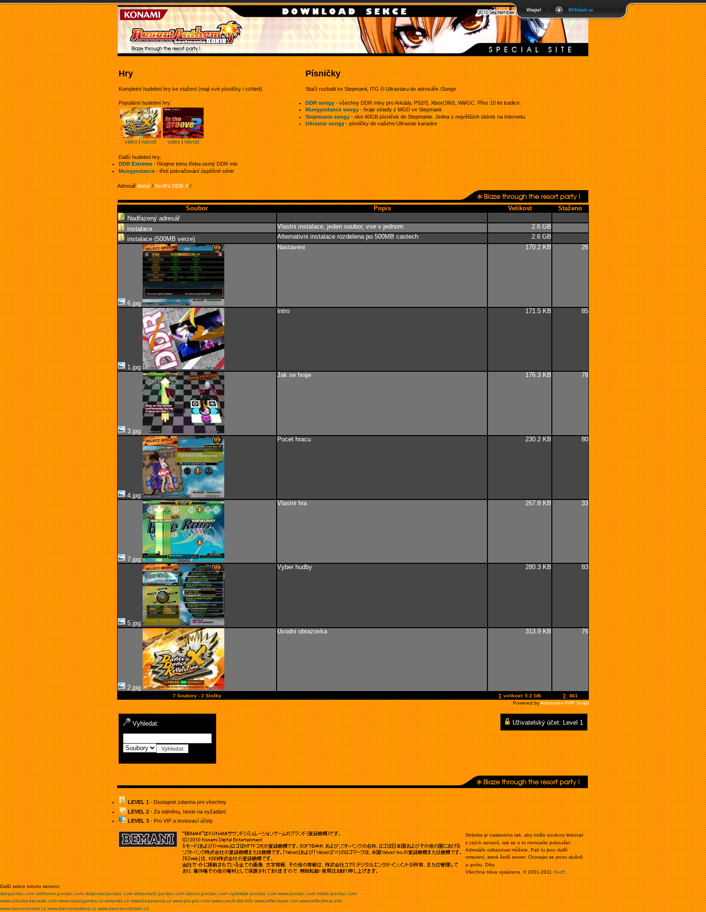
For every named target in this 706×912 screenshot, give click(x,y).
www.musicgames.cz (81, 900)
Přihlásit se (581, 10)
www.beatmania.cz (151, 900)
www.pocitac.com (297, 893)
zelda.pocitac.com (337, 893)
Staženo (570, 208)
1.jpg (134, 367)
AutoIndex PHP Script (564, 702)
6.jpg (134, 303)
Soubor (197, 208)
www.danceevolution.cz (123, 908)
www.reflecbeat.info (321, 900)
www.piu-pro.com (191, 900)
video (131, 142)
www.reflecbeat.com (276, 900)
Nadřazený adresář (152, 218)
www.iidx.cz (117, 900)
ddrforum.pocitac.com (60, 893)
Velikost (520, 208)
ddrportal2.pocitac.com (159, 893)
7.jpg (134, 559)
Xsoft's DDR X (171, 186)
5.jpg (134, 623)
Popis (382, 208)
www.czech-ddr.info (232, 900)
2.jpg (134, 687)
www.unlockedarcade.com (28, 900)
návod (149, 142)
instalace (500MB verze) (160, 239)
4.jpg (134, 495)
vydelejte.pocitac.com (253, 893)
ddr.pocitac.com (17, 893)
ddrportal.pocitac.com (109, 893)
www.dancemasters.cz (72, 908)
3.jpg (134, 431)
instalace (138, 228)
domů (143, 186)
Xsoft (559, 872)
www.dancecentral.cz (23, 908)
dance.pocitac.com (207, 893)
